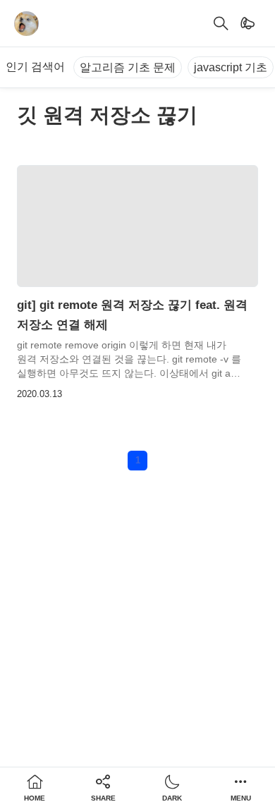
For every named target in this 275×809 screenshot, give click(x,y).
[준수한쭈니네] (26, 23)
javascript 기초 (230, 67)
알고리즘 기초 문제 (128, 67)
